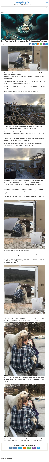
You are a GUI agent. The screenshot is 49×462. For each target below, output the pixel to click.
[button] (24, 26)
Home (2, 12)
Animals (7, 44)
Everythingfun (22, 2)
